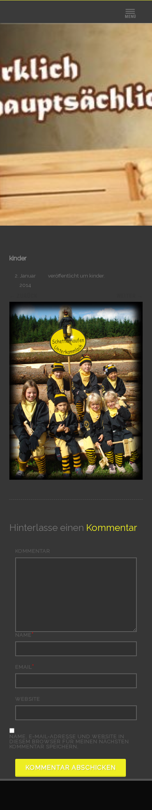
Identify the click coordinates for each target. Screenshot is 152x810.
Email (23, 666)
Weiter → (130, 295)
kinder (96, 276)
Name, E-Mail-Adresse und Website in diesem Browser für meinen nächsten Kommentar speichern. (69, 741)
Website (27, 698)
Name (23, 634)
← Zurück (23, 295)
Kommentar (32, 551)
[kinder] (76, 391)
